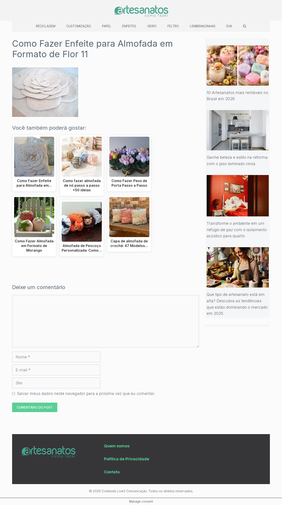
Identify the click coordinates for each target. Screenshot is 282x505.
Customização (78, 26)
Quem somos (117, 446)
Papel (106, 26)
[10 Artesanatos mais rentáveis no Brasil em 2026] (238, 82)
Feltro (173, 26)
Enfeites (129, 26)
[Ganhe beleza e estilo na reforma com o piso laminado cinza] (238, 147)
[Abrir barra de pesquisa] (244, 26)
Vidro (151, 26)
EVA (229, 26)
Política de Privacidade (126, 459)
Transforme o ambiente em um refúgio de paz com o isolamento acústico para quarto (237, 229)
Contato (112, 472)
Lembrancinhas (202, 26)
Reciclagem (45, 26)
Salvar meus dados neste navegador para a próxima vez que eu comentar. (86, 393)
